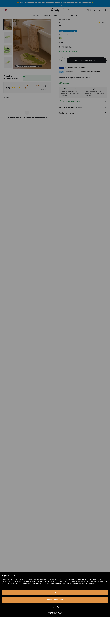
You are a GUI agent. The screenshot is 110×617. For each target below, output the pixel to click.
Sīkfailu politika (72, 583)
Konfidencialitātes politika (89, 583)
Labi (55, 592)
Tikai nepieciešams (55, 600)
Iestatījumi (55, 607)
